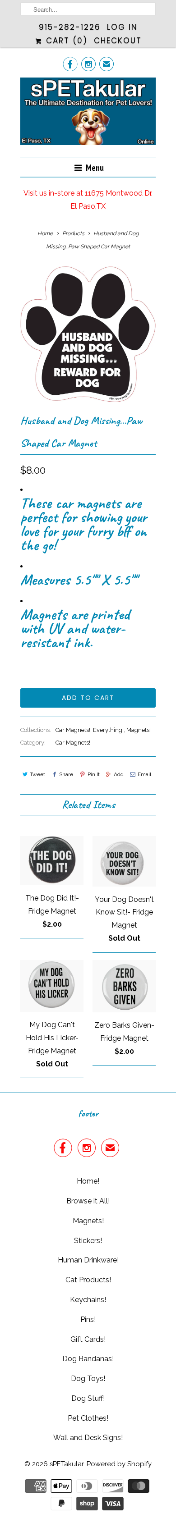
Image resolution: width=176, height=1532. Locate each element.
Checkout (118, 40)
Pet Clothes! (88, 1418)
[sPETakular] (88, 114)
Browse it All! (88, 1201)
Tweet (37, 774)
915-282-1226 (70, 27)
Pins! (88, 1319)
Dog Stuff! (88, 1398)
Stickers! (88, 1240)
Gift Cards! (88, 1339)
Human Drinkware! (88, 1260)
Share (66, 774)
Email (144, 774)
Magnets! (138, 730)
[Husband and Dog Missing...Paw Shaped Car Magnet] (88, 334)
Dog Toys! (88, 1378)
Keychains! (88, 1299)
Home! (88, 1181)
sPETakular (66, 1464)
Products (73, 233)
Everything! (108, 730)
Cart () (65, 40)
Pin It (93, 774)
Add (119, 774)
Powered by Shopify (119, 1464)
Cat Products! (88, 1280)
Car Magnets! (73, 730)
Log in (122, 27)
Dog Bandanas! (88, 1358)
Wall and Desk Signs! (88, 1437)
